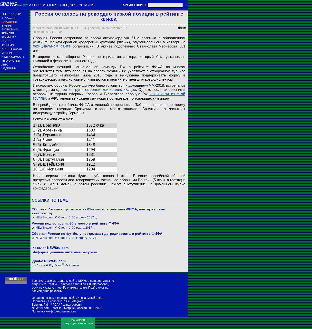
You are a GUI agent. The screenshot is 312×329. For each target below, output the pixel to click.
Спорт (37, 5)
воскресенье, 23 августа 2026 (70, 5)
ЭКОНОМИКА (10, 29)
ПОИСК (141, 5)
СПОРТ (6, 41)
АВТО (5, 64)
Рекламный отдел (91, 298)
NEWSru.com (44, 217)
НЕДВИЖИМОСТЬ (13, 56)
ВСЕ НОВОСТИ (11, 13)
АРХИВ (128, 5)
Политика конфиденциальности (54, 311)
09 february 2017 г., (85, 238)
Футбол (55, 265)
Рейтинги (72, 265)
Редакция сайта (66, 298)
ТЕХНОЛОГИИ (10, 60)
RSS (66, 301)
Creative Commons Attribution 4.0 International (77, 284)
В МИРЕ (6, 25)
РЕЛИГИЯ (7, 33)
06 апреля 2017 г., (84, 217)
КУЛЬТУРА (7, 45)
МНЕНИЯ (7, 52)
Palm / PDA (50, 304)
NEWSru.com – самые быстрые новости (59, 308)
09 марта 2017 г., (83, 227)
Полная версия (71, 304)
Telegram (77, 301)
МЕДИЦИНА (9, 68)
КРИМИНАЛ (8, 37)
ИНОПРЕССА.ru (11, 48)
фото (182, 27)
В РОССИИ (8, 17)
